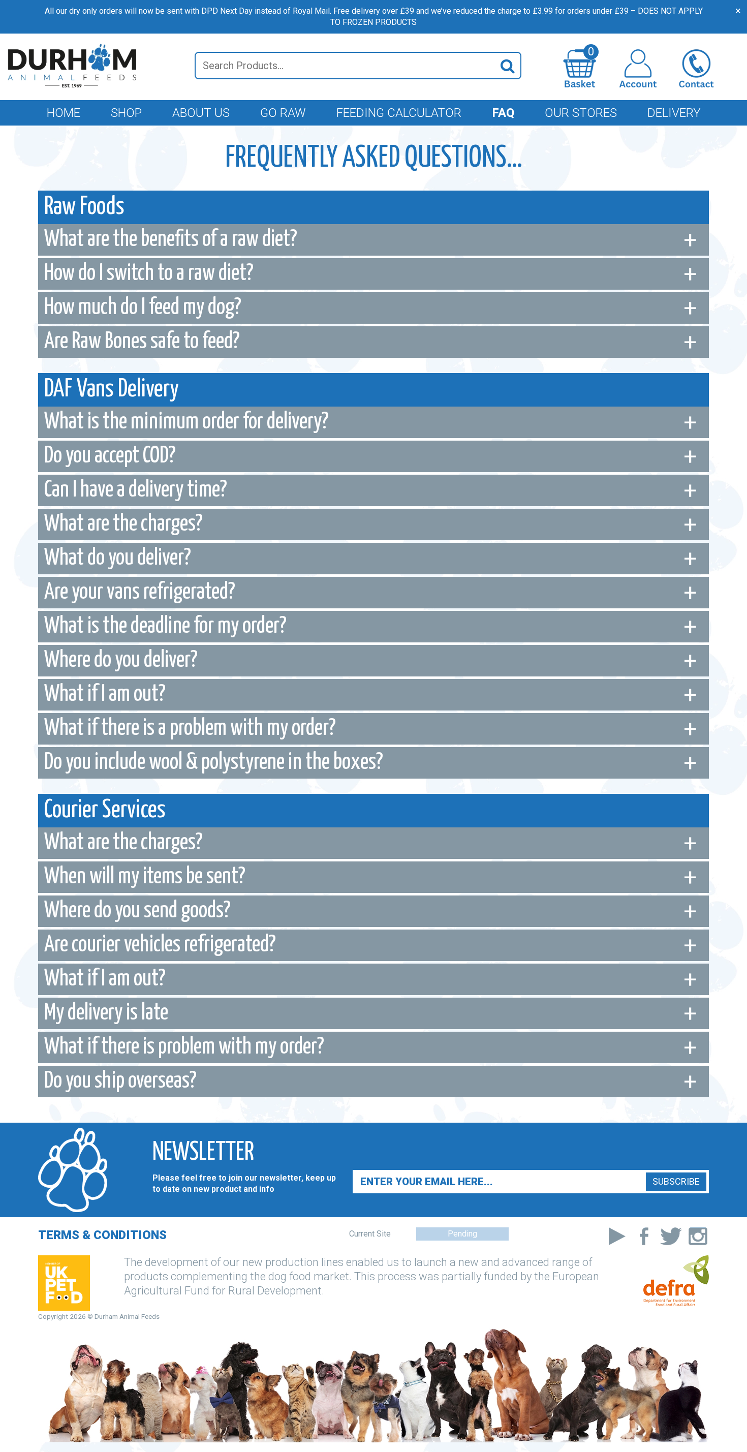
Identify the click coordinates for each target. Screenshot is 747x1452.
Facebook (644, 1236)
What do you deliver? (117, 558)
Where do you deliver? (121, 660)
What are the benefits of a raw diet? (170, 240)
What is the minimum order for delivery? (186, 422)
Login (638, 68)
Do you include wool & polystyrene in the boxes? (213, 763)
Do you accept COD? (110, 456)
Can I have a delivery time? (135, 490)
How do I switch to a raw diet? (149, 274)
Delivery (674, 113)
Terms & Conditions (102, 1235)
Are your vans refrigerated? (139, 592)
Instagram (698, 1236)
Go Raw (283, 113)
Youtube (617, 1236)
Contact (696, 68)
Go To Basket (591, 53)
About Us (201, 113)
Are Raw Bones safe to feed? (142, 342)
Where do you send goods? (137, 911)
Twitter (671, 1236)
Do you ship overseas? (120, 1081)
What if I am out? (105, 694)
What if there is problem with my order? (184, 1047)
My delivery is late (106, 1013)
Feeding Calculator (398, 113)
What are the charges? (123, 524)
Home (63, 113)
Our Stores (581, 113)
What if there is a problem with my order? (190, 728)
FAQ (503, 113)
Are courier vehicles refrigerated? (160, 945)
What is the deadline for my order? (165, 626)
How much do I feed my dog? (142, 308)
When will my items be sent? (144, 877)
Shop (126, 113)
